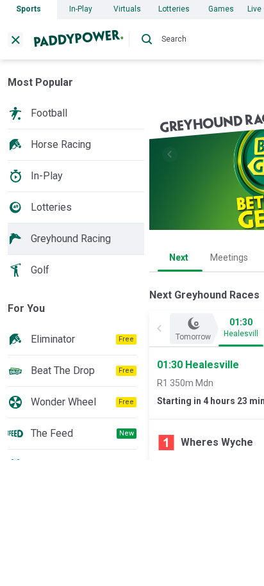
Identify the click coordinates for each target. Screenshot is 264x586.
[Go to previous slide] (169, 154)
